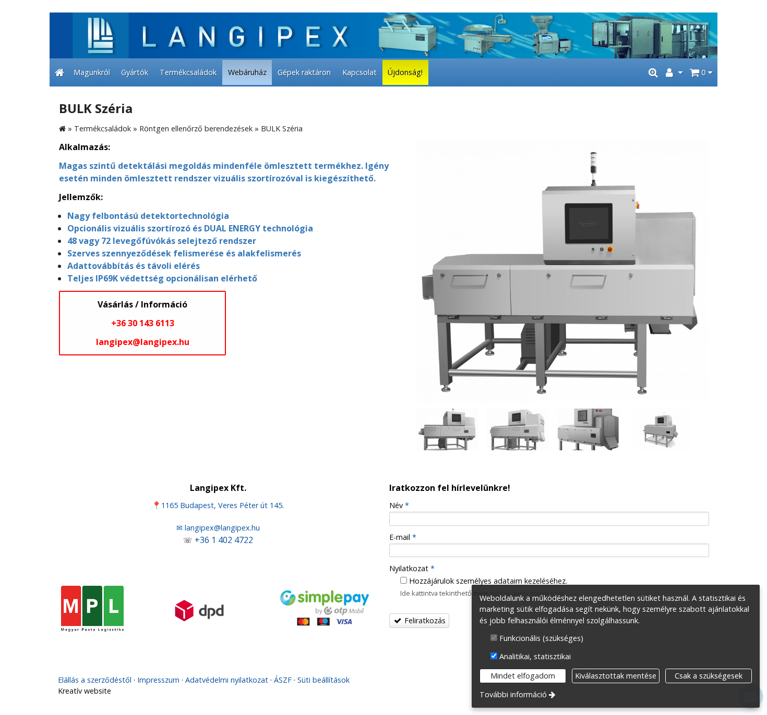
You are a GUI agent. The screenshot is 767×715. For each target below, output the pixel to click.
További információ (513, 694)
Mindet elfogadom (522, 676)
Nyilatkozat (412, 568)
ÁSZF (283, 680)
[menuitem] (59, 72)
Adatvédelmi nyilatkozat (226, 680)
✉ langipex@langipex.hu (218, 528)
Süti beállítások (323, 680)
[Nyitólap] (383, 35)
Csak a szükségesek (708, 676)
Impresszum (158, 680)
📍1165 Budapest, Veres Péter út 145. (218, 505)
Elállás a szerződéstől (94, 680)
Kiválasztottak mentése (615, 676)
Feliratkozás (424, 620)
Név (399, 505)
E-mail (402, 537)
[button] (701, 72)
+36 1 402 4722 (224, 540)
